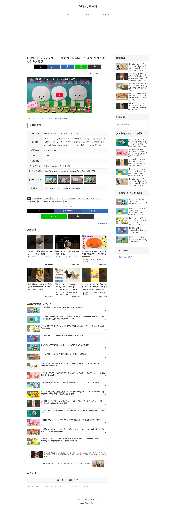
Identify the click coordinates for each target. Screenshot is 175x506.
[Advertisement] (87, 34)
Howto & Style (38, 198)
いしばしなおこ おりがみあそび (54, 118)
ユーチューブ (32, 201)
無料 (67, 201)
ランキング (93, 500)
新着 (86, 500)
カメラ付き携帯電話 (69, 198)
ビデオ (99, 198)
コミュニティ (81, 198)
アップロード (56, 198)
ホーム (80, 500)
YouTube (35, 118)
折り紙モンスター (126, 257)
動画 (46, 201)
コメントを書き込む (67, 480)
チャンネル (91, 198)
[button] (94, 67)
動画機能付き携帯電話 (57, 201)
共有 (41, 201)
